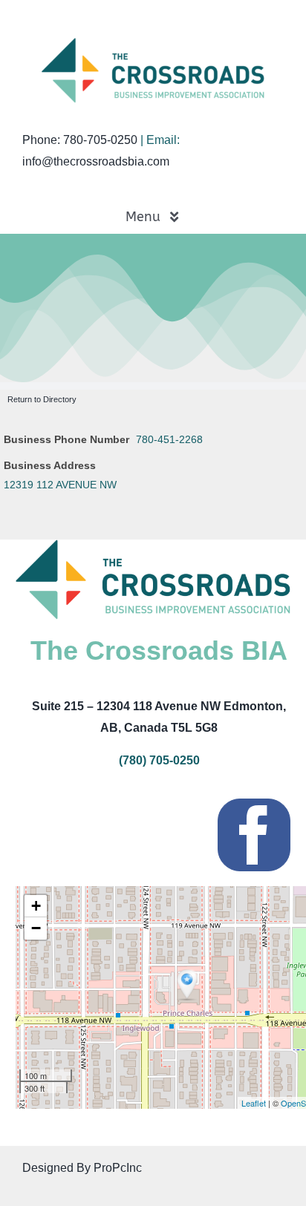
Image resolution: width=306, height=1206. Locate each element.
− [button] (36, 928)
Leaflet (253, 1103)
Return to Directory (41, 399)
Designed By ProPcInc (82, 1167)
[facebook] (254, 835)
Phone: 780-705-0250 (79, 140)
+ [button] (36, 906)
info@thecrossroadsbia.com (95, 161)
